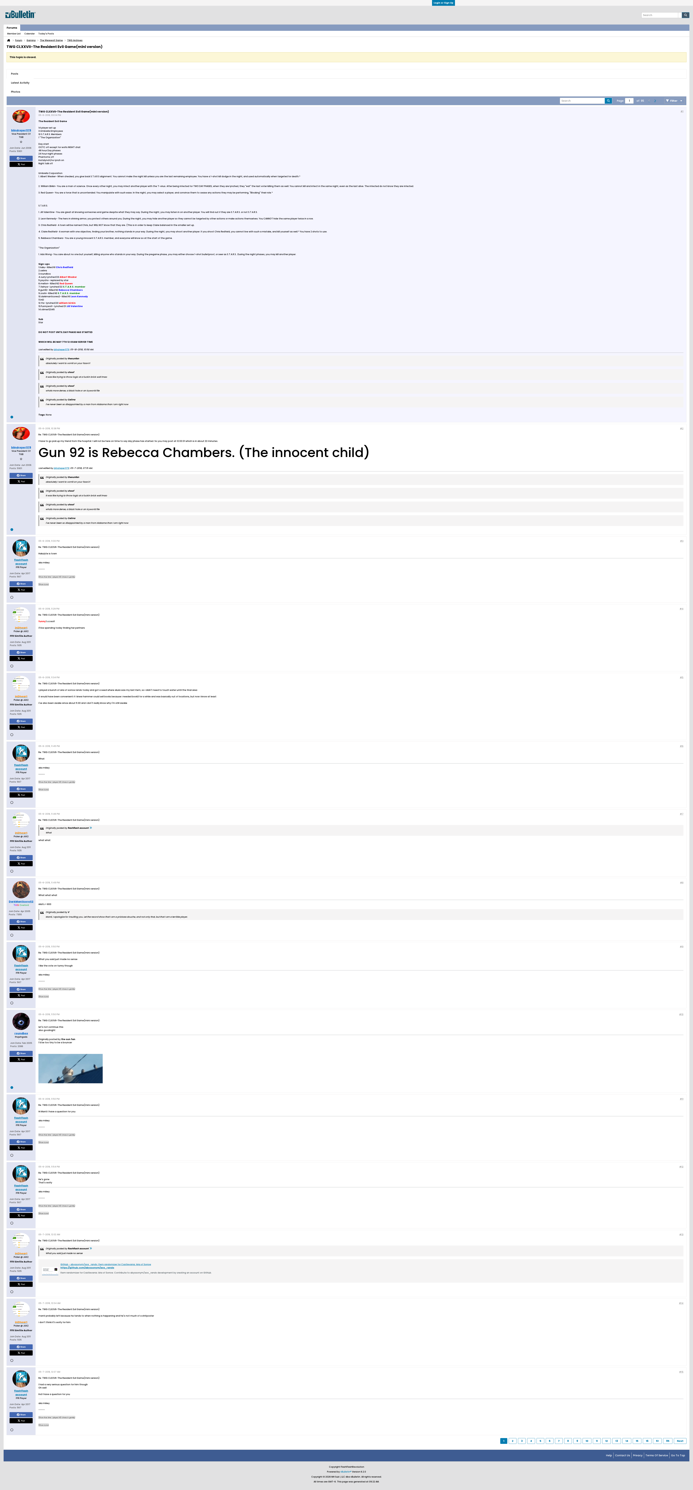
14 (627, 1441)
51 (657, 1441)
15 (637, 1441)
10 (587, 1441)
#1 (682, 111)
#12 (681, 1166)
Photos (15, 92)
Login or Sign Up (443, 2)
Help (609, 1455)
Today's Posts (46, 33)
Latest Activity (20, 83)
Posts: (13, 151)
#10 (681, 1014)
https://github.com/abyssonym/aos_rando (87, 1267)
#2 (681, 428)
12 (606, 1441)
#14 (681, 1303)
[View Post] (90, 827)
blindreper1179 (61, 349)
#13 (681, 1234)
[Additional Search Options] (680, 15)
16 (647, 1441)
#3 (681, 540)
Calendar (29, 33)
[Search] (685, 15)
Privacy (637, 1455)
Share (23, 158)
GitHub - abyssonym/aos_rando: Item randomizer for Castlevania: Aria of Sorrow (105, 1264)
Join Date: (15, 147)
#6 (681, 746)
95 (667, 1441)
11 (597, 1441)
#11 (681, 1098)
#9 (681, 946)
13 (616, 1441)
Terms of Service (657, 1455)
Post (23, 164)
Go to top (678, 1455)
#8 (681, 882)
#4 (681, 608)
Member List (14, 33)
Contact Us (622, 1455)
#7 (681, 813)
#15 (681, 1371)
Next (680, 1441)
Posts (14, 74)
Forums (12, 28)
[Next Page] (655, 101)
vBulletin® (345, 1471)
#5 (681, 677)
